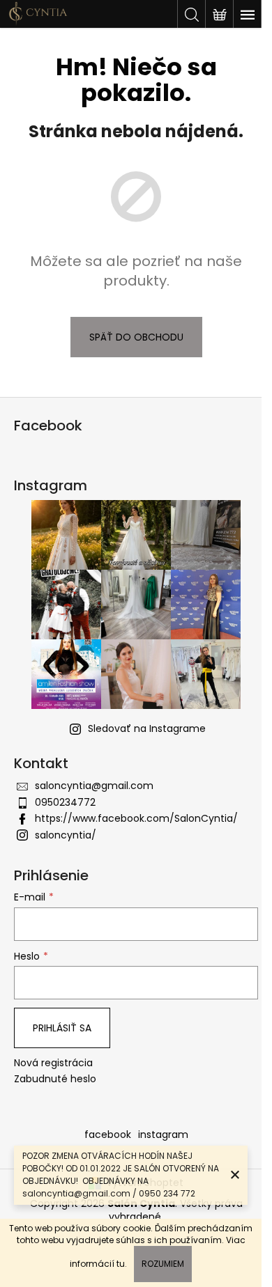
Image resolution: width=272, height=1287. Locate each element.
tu (120, 1264)
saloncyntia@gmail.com (94, 786)
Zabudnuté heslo (55, 1079)
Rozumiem (163, 1264)
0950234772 (65, 802)
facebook (107, 1134)
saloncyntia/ (65, 835)
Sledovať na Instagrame (147, 728)
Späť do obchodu (136, 337)
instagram (163, 1134)
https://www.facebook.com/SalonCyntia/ (136, 818)
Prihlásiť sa (62, 1028)
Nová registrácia (53, 1063)
